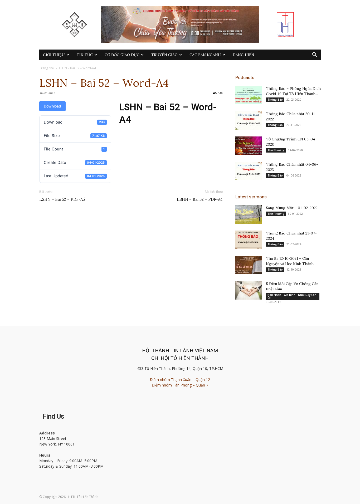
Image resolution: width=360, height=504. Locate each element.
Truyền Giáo (164, 54)
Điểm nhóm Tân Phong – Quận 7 (180, 385)
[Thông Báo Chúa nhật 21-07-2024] (248, 240)
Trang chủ (46, 68)
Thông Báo (275, 99)
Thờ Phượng (275, 150)
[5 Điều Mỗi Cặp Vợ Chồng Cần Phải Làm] (248, 290)
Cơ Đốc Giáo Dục (122, 54)
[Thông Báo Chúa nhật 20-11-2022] (248, 120)
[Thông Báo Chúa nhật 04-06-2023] (248, 171)
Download (52, 106)
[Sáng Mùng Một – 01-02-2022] (248, 214)
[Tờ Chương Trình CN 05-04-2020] (248, 145)
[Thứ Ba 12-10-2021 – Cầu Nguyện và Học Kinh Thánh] (248, 265)
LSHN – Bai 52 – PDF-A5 (62, 199)
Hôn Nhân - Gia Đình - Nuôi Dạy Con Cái (292, 296)
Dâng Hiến (243, 54)
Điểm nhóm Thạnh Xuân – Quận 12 (180, 379)
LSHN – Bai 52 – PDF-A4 (200, 199)
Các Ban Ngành (205, 54)
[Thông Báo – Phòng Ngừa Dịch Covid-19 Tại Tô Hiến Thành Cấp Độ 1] (248, 95)
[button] (314, 55)
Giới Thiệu (54, 54)
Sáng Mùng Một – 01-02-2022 (292, 207)
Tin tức (85, 54)
